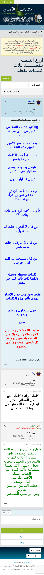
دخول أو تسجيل (8, 2)
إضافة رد (22, 531)
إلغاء (22, 542)
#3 (4, 444)
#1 (4, 120)
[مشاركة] (5, 113)
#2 (4, 391)
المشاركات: (30, 114)
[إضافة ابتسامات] (4, 512)
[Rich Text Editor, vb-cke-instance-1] (22, 519)
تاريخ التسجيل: (29, 111)
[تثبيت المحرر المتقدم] (9, 512)
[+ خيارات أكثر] (5, 365)
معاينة (22, 537)
